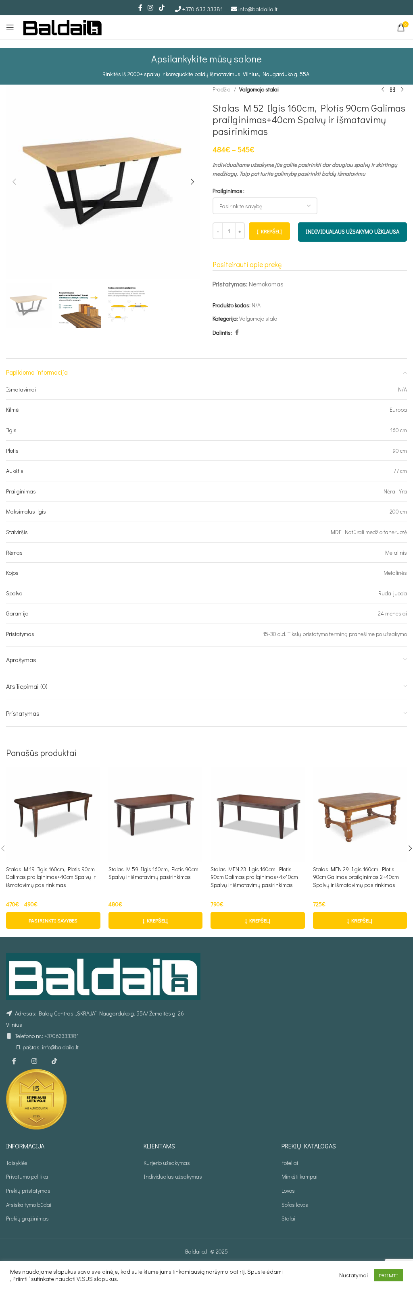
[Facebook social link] (140, 8)
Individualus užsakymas (173, 1176)
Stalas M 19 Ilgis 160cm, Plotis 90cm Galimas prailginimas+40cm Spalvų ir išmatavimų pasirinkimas (51, 877)
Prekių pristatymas (28, 1190)
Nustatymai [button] (353, 1275)
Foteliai (290, 1163)
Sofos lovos (295, 1204)
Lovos (288, 1190)
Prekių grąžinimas (27, 1218)
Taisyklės (16, 1163)
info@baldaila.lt (257, 9)
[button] (14, 182)
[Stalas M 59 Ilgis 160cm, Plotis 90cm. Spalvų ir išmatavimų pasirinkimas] (155, 814)
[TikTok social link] (161, 8)
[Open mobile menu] (10, 27)
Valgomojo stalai (259, 89)
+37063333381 (61, 1036)
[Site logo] (62, 26)
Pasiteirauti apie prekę (247, 264)
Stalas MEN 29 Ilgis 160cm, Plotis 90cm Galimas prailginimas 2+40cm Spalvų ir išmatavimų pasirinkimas (356, 877)
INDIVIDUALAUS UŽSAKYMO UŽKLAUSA (352, 231)
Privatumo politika (27, 1176)
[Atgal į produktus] (392, 89)
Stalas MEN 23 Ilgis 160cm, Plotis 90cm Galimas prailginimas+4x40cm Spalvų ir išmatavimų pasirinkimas (254, 877)
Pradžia (222, 89)
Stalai (288, 1218)
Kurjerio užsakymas (167, 1163)
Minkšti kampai (299, 1176)
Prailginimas (227, 191)
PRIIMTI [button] (388, 1275)
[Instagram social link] (150, 8)
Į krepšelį (269, 231)
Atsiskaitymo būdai (28, 1204)
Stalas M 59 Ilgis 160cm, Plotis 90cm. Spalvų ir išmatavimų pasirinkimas (154, 873)
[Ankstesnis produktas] (383, 89)
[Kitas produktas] (402, 89)
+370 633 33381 (202, 9)
